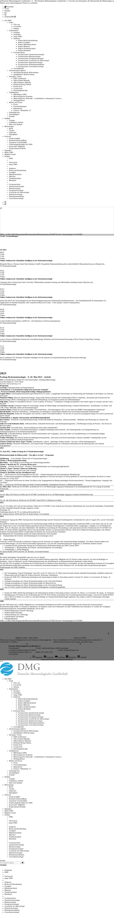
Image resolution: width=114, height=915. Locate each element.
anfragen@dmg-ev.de (71, 650)
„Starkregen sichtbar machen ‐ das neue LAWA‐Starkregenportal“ (73, 442)
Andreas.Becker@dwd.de (31, 512)
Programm (49, 455)
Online (2, 258)
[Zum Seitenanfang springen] (2, 661)
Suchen (2, 860)
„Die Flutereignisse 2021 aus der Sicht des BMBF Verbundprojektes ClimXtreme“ (76, 410)
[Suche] (5, 15)
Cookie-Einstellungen (65, 659)
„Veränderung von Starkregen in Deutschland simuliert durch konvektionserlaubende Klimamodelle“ (64, 412)
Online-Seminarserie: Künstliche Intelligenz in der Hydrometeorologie (26, 260)
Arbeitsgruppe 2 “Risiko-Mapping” (16, 549)
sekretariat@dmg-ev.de (50, 648)
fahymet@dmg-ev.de (13, 384)
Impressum (45, 659)
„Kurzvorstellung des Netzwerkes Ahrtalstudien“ (40, 428)
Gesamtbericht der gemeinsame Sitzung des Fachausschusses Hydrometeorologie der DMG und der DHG (41, 545)
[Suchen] (22, 863)
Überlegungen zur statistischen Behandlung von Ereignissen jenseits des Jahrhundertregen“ (48, 400)
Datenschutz (53, 659)
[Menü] (5, 204)
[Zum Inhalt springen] (0, 661)
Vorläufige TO (5, 510)
